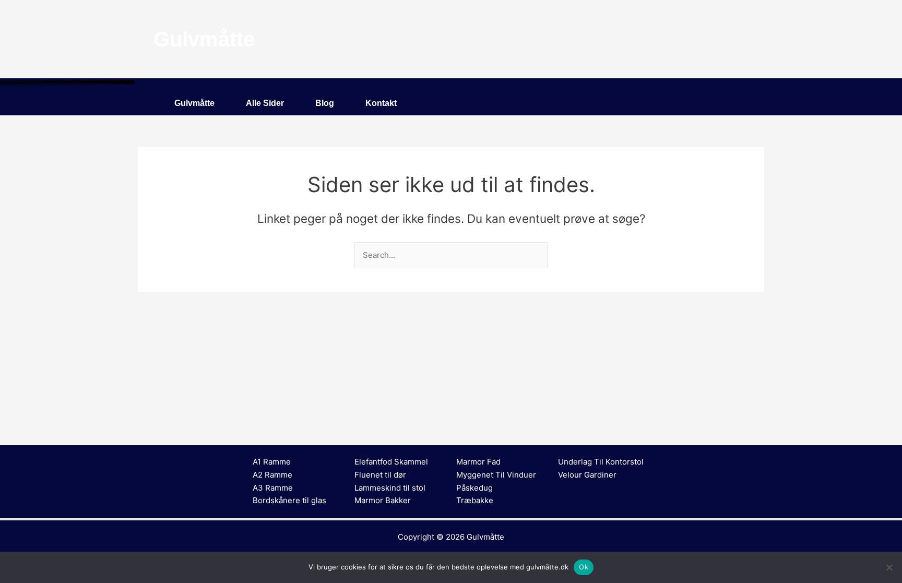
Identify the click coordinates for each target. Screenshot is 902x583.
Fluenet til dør (380, 475)
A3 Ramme (273, 488)
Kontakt (381, 103)
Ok (583, 567)
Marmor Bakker (382, 500)
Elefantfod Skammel (391, 462)
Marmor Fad (478, 462)
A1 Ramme (272, 462)
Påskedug (474, 488)
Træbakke (474, 500)
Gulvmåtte (194, 103)
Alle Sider (265, 103)
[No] (889, 567)
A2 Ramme (272, 475)
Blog (324, 103)
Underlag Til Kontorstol (601, 462)
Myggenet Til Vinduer (496, 475)
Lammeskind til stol (389, 488)
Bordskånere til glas (289, 500)
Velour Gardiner (587, 475)
